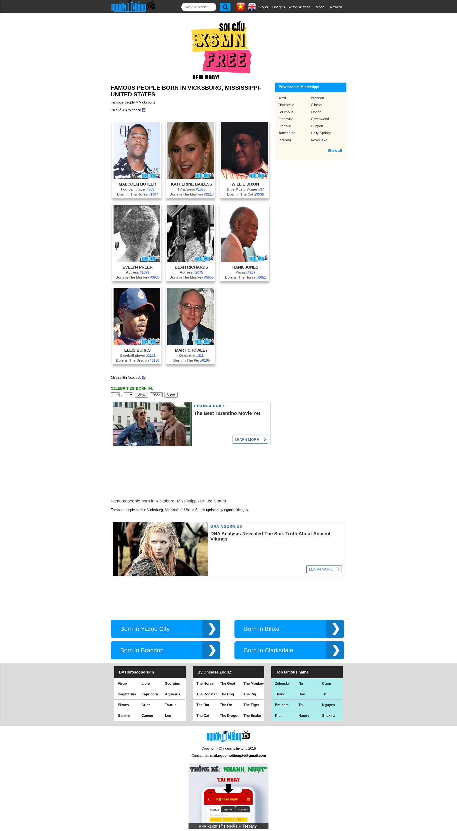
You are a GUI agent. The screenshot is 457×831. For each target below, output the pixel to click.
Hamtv (303, 715)
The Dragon (229, 715)
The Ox (226, 705)
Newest (336, 7)
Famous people (123, 102)
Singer (263, 7)
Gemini (124, 715)
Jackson (284, 140)
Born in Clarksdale (268, 650)
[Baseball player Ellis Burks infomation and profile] (137, 344)
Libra (145, 683)
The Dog (227, 694)
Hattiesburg (286, 133)
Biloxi (282, 98)
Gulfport (317, 126)
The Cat (202, 715)
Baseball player (137, 355)
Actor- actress (299, 7)
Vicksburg (147, 102)
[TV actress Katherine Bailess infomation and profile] (190, 178)
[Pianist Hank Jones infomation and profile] (244, 261)
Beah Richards (191, 267)
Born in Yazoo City (145, 629)
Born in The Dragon (137, 360)
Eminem (281, 705)
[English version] (252, 9)
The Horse (205, 683)
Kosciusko (319, 140)
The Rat (202, 705)
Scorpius (172, 683)
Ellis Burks (137, 350)
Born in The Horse (137, 194)
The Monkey (253, 683)
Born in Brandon (142, 650)
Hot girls (278, 7)
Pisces (123, 705)
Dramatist (191, 355)
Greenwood (320, 119)
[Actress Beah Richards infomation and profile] (190, 261)
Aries (145, 705)
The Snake (252, 715)
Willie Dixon (245, 184)
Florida (316, 112)
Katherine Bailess (191, 184)
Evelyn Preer (138, 267)
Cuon (326, 683)
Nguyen (328, 705)
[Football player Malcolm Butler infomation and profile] (137, 178)
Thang (280, 694)
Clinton (316, 105)
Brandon (317, 98)
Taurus (170, 705)
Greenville (285, 119)
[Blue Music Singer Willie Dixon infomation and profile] (244, 178)
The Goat (227, 683)
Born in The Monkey (191, 194)
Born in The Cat (245, 194)
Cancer (147, 715)
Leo (168, 715)
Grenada (284, 126)
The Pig (249, 694)
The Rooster (206, 694)
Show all (335, 150)
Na (300, 683)
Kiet (278, 715)
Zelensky (282, 683)
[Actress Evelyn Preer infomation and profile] (137, 261)
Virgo (122, 683)
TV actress (191, 189)
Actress (137, 272)
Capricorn (149, 694)
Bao (301, 694)
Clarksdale (286, 105)
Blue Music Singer (245, 189)
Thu (325, 694)
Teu (301, 705)
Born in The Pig (191, 360)
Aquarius (172, 694)
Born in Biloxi (261, 629)
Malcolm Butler (137, 184)
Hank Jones (245, 267)
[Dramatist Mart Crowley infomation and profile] (190, 344)
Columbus (285, 112)
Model (320, 7)
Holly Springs (321, 133)
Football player (137, 189)
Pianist (245, 272)
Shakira (328, 715)
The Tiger (251, 705)
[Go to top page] (452, 826)
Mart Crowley (191, 350)
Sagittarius (127, 694)
